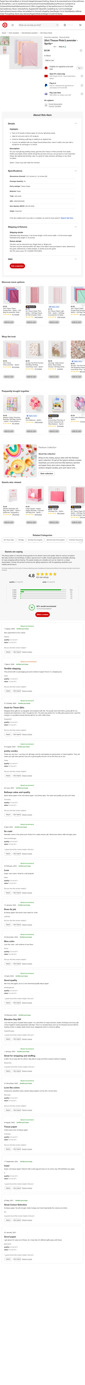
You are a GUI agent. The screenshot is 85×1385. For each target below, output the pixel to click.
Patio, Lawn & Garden (15, 4)
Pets (9, 6)
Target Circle (48, 14)
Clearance (14, 11)
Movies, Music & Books (15, 9)
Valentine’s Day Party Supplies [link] (55, 540)
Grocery (27, 4)
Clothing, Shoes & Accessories (54, 1)
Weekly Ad (73, 11)
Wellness (19, 6)
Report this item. (67, 218)
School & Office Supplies (33, 6)
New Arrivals (24, 11)
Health (13, 6)
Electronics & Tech (61, 6)
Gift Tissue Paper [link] (9, 540)
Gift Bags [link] (21, 540)
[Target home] (5, 25)
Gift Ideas (39, 9)
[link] (50, 47)
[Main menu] (12, 25)
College (30, 1)
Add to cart (49, 60)
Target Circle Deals (61, 11)
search (57, 25)
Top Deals (50, 11)
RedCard (39, 14)
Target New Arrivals (7, 1)
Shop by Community (59, 9)
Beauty (54, 4)
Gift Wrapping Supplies (30, 33)
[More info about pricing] (81, 50)
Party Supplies (30, 9)
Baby (49, 4)
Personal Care (62, 4)
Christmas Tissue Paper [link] (76, 540)
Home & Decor (72, 1)
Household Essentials (38, 4)
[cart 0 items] (80, 25)
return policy (20, 251)
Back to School (21, 1)
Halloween (38, 1)
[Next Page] (83, 305)
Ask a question (17, 266)
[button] (50, 47)
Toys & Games (48, 6)
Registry (33, 14)
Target (4, 33)
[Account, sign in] (69, 25)
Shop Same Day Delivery (20, 14)
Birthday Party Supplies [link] (35, 540)
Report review (27, 652)
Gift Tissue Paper (46, 33)
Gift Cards (47, 9)
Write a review (42, 614)
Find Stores (58, 14)
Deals (8, 11)
